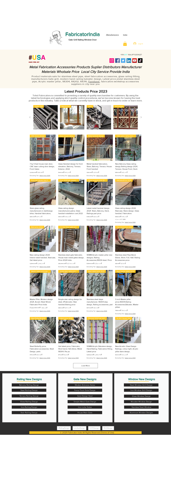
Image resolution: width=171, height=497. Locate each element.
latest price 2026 (45, 175)
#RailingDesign (64, 428)
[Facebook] (117, 60)
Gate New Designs (85, 379)
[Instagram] (111, 60)
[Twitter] (123, 60)
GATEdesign (94, 428)
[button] (125, 43)
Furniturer (94, 81)
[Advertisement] (17, 14)
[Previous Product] (29, 117)
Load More (85, 366)
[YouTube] (134, 60)
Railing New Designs (29, 379)
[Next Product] (141, 117)
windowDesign (79, 428)
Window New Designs (141, 379)
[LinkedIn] (129, 60)
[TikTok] (140, 60)
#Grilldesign (108, 428)
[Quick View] (100, 239)
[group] (85, 117)
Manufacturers (112, 35)
